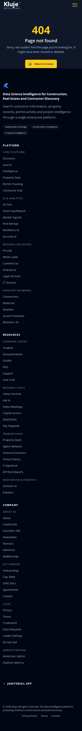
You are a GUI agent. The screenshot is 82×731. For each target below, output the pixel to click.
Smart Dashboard (14, 211)
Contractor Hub (13, 190)
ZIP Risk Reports (13, 472)
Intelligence (10, 171)
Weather (8, 309)
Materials (9, 303)
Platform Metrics (13, 662)
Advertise (9, 550)
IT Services (9, 282)
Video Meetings (13, 407)
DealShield (10, 419)
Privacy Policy (29, 716)
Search (7, 165)
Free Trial (9, 380)
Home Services (12, 394)
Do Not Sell (10, 642)
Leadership (10, 524)
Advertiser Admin (14, 656)
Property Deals (12, 440)
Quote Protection (13, 316)
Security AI (9, 236)
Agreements (10, 589)
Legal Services (12, 276)
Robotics (8, 492)
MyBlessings (11, 556)
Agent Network (12, 446)
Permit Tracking (13, 184)
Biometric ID (10, 322)
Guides (7, 360)
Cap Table (9, 577)
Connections (11, 296)
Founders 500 (11, 531)
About (6, 518)
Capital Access (12, 413)
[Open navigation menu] (75, 5)
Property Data (11, 177)
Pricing (7, 250)
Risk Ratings (10, 223)
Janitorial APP (19, 683)
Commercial (10, 263)
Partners (8, 543)
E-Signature (10, 465)
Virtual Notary (12, 459)
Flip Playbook (11, 426)
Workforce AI (11, 230)
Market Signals (12, 217)
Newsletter (10, 537)
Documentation (13, 354)
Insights (8, 348)
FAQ (5, 367)
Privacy (7, 610)
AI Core (7, 204)
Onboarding (10, 570)
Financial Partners (14, 453)
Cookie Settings (12, 636)
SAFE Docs (9, 583)
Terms (7, 616)
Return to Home (44, 64)
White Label (10, 257)
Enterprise (9, 270)
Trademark (10, 623)
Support (8, 373)
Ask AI (6, 400)
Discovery (9, 158)
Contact (8, 596)
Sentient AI (10, 486)
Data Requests (12, 629)
